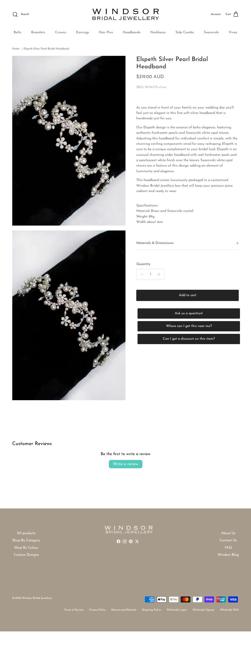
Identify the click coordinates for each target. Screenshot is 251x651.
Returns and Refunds (123, 610)
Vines (233, 32)
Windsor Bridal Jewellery (37, 598)
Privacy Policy (97, 610)
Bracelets (38, 32)
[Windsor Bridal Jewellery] (125, 14)
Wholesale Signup (203, 610)
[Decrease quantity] (141, 274)
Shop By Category (26, 540)
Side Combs (185, 32)
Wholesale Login (176, 610)
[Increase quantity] (160, 274)
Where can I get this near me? (189, 326)
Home (16, 49)
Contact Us (228, 540)
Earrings (82, 32)
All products (26, 533)
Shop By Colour (26, 548)
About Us (228, 533)
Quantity (143, 264)
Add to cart (187, 295)
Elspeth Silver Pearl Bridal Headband (46, 49)
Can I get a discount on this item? (189, 339)
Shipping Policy (151, 610)
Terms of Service (74, 610)
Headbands (131, 32)
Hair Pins (106, 32)
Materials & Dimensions (155, 243)
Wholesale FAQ (229, 610)
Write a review (125, 464)
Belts (17, 32)
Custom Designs (26, 555)
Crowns (60, 32)
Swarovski (211, 32)
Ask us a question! (189, 313)
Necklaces (158, 32)
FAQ (228, 548)
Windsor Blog (228, 555)
